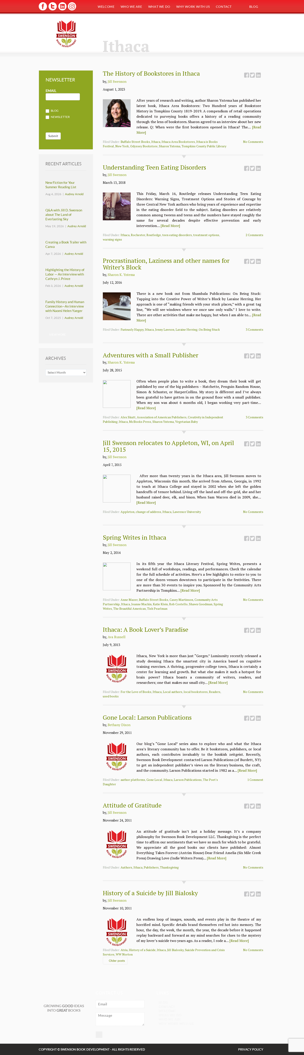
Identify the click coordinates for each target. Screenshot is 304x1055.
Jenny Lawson (164, 329)
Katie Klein (160, 604)
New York (122, 146)
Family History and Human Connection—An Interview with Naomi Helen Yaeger (64, 306)
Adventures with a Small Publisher (150, 355)
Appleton (127, 512)
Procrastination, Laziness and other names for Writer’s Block (166, 263)
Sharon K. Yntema (121, 274)
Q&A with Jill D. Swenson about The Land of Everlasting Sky (63, 214)
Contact (224, 6)
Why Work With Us (193, 6)
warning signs (112, 239)
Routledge (153, 235)
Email (51, 91)
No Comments (253, 142)
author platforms (133, 780)
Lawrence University (187, 512)
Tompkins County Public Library (204, 146)
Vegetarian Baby (186, 421)
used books (111, 696)
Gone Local (154, 780)
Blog (253, 6)
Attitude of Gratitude (132, 805)
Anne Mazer (129, 599)
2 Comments (254, 235)
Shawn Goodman (200, 604)
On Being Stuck (209, 329)
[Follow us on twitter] (52, 10)
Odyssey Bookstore (144, 146)
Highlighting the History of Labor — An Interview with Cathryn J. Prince (64, 274)
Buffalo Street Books (135, 142)
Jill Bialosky (175, 950)
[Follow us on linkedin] (62, 10)
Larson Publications (188, 780)
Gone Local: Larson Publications (147, 717)
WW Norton (124, 954)
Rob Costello (178, 604)
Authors (126, 867)
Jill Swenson (117, 81)
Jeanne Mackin (141, 604)
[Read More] (170, 225)
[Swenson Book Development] (66, 34)
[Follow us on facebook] (43, 10)
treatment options (206, 235)
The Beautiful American (129, 608)
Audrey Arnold (74, 194)
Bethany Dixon (119, 725)
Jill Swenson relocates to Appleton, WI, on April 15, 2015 (168, 446)
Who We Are (131, 6)
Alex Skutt (128, 417)
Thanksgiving (169, 867)
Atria (124, 950)
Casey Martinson (181, 599)
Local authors (172, 692)
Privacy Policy (250, 1049)
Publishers (151, 867)
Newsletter (60, 117)
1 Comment (255, 780)
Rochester (138, 235)
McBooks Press (140, 421)
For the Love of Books (136, 692)
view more (57, 334)
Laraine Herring (186, 329)
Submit (53, 136)
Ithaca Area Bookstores (178, 142)
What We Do (159, 6)
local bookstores (196, 692)
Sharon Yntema (169, 146)
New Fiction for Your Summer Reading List (60, 184)
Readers (214, 692)
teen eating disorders (177, 235)
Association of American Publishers (161, 417)
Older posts (116, 960)
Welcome (106, 6)
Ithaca (155, 142)
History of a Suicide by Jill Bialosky (150, 893)
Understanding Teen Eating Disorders (154, 167)
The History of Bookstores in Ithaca (151, 73)
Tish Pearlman (157, 608)
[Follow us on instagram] (71, 10)
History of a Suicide (142, 950)
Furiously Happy (132, 329)
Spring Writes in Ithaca (134, 537)
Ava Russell (117, 637)
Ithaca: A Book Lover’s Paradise (145, 629)
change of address (148, 512)
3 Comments (254, 329)
